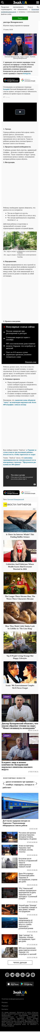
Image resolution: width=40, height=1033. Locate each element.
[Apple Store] (13, 984)
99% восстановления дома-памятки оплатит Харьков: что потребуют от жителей (21, 345)
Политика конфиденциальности (13, 999)
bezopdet (6, 89)
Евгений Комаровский (15, 499)
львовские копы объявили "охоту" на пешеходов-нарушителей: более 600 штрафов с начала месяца (19, 402)
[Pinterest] (33, 975)
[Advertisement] (20, 185)
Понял (20, 18)
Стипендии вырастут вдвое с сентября (18, 338)
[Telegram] (12, 975)
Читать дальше (20, 963)
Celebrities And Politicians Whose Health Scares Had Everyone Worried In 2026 (20, 566)
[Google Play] (27, 984)
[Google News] (22, 975)
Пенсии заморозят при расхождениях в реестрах (16, 332)
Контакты (5, 1009)
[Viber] (17, 975)
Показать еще (30, 362)
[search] (2, 2)
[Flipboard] (28, 975)
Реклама (5, 1002)
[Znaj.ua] (20, 2)
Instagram (27, 73)
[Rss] (7, 975)
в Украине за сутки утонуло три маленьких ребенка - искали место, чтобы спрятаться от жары (19, 452)
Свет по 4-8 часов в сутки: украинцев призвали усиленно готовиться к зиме (18, 354)
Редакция (5, 1006)
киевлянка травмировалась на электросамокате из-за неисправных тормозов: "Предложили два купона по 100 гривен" (19, 461)
